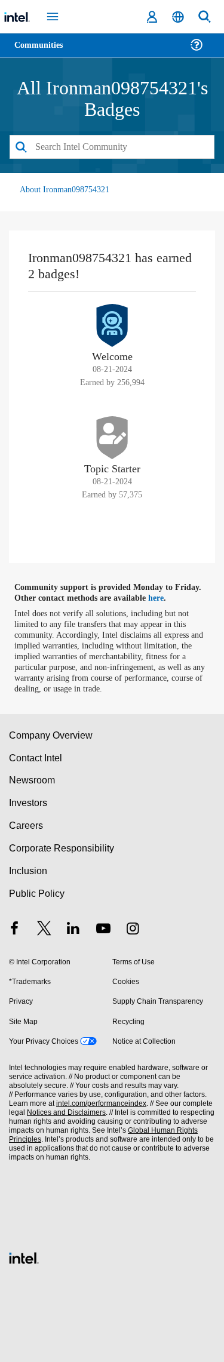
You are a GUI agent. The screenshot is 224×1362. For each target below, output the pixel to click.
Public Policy (36, 893)
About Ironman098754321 (67, 189)
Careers (25, 825)
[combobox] (112, 146)
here (162, 597)
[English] (178, 17)
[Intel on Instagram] (132, 930)
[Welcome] (112, 324)
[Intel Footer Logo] (24, 1256)
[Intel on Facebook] (14, 930)
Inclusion (28, 870)
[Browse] (43, 52)
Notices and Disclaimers (64, 1112)
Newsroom (32, 780)
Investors (28, 802)
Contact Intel (36, 757)
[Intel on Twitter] (44, 930)
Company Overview (51, 735)
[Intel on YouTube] (103, 930)
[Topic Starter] (112, 437)
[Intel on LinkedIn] (73, 930)
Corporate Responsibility (62, 847)
